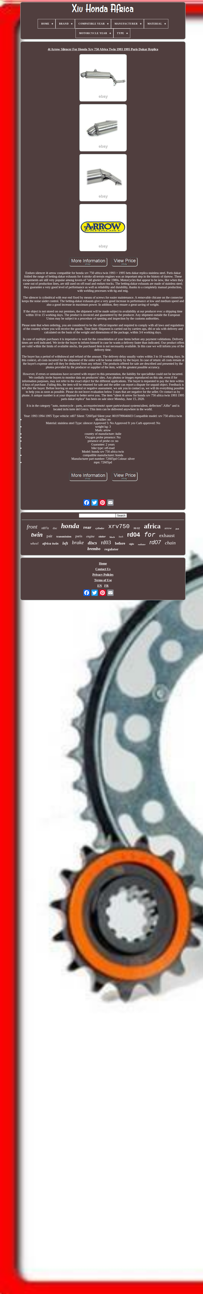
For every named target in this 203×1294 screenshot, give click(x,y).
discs (92, 542)
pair (49, 536)
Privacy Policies (102, 574)
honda (70, 526)
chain (170, 542)
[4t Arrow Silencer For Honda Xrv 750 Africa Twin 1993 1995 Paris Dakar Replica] (103, 78)
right (131, 544)
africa (152, 526)
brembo (94, 548)
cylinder (99, 528)
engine (90, 536)
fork (177, 529)
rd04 (133, 534)
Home (103, 563)
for (149, 534)
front (32, 527)
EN (99, 585)
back (121, 536)
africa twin (50, 543)
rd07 (155, 542)
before (120, 543)
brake (78, 542)
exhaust (167, 535)
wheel (34, 543)
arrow (168, 528)
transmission (63, 536)
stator (102, 536)
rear (87, 527)
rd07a (45, 528)
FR (106, 585)
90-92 (137, 528)
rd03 (106, 542)
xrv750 (119, 526)
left (65, 543)
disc (55, 528)
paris (78, 536)
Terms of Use (103, 580)
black (112, 537)
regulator (111, 549)
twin (37, 534)
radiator (142, 544)
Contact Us (102, 569)
